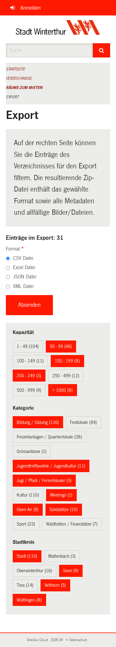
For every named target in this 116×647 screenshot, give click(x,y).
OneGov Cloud (38, 640)
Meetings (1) (61, 495)
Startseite (15, 69)
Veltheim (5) (55, 585)
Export (12, 97)
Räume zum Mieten (24, 88)
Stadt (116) (27, 556)
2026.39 (57, 640)
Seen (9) (70, 570)
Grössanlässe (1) (31, 451)
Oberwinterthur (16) (34, 570)
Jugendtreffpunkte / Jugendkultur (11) (51, 465)
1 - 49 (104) (28, 346)
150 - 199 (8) (67, 360)
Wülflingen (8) (29, 600)
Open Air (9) (27, 509)
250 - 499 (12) (65, 375)
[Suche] (101, 50)
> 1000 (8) (62, 390)
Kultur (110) (28, 495)
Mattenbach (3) (61, 556)
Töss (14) (25, 585)
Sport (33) (26, 524)
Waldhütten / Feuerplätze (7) (71, 524)
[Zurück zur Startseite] (58, 29)
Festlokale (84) (83, 422)
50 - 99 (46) (61, 346)
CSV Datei (23, 258)
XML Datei (23, 286)
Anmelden (30, 8)
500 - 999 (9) (29, 390)
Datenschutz (79, 640)
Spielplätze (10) (63, 509)
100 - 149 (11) (30, 360)
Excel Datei (24, 267)
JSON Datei (24, 276)
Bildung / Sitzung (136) (38, 422)
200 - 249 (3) (29, 375)
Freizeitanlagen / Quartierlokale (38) (49, 436)
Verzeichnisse (19, 78)
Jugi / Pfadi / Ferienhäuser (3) (44, 480)
